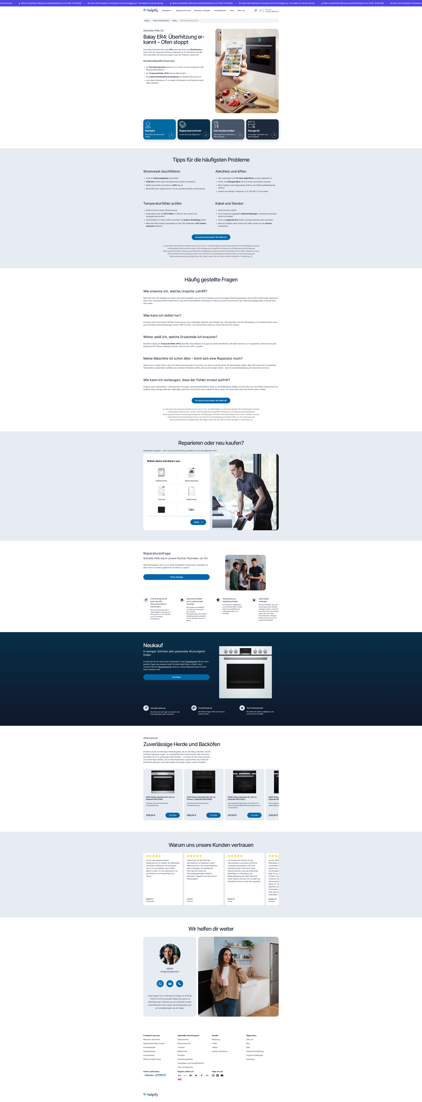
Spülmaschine (161, 481)
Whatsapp (216, 1039)
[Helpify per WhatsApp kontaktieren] (261, 10)
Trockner (161, 499)
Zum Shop (176, 677)
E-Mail (214, 1043)
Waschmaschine (191, 481)
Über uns (241, 10)
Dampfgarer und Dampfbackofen (191, 1063)
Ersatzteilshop (149, 1055)
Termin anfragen (176, 577)
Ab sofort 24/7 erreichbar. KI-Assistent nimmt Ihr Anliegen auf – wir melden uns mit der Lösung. (38, 3)
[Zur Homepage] (150, 10)
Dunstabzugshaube (192, 518)
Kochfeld (161, 518)
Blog (248, 1043)
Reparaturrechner (183, 10)
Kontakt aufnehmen (219, 1051)
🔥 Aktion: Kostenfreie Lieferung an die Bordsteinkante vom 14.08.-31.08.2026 (113, 3)
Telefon (215, 1047)
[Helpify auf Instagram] (213, 1075)
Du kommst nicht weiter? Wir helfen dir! (211, 237)
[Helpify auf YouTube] (222, 1075)
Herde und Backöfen (161, 20)
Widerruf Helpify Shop (152, 1059)
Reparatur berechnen (151, 1039)
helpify (147, 20)
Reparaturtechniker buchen (154, 1043)
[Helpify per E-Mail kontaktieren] (169, 983)
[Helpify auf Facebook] (217, 1075)
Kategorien (166, 10)
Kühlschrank (191, 499)
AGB (248, 1047)
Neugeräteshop (149, 1051)
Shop (232, 10)
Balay (175, 20)
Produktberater (220, 10)
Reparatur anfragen (202, 10)
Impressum (250, 1059)
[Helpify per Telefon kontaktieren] (179, 983)
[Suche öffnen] (255, 10)
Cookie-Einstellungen (254, 1055)
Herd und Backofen (185, 1067)
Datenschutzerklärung (255, 1051)
